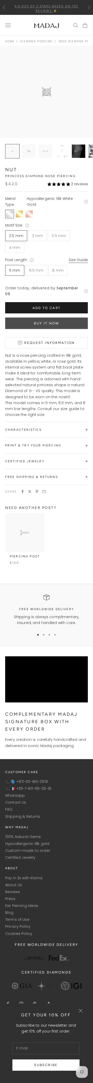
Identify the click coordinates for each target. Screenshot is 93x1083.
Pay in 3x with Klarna (23, 878)
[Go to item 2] (45, 151)
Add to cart (47, 308)
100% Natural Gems (23, 836)
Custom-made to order (27, 850)
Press (10, 898)
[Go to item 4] (78, 151)
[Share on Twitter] (30, 491)
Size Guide (78, 259)
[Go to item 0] (12, 151)
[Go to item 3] (62, 151)
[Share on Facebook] (22, 491)
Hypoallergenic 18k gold (27, 843)
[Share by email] (44, 491)
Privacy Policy (17, 926)
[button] (59, 184)
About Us (13, 884)
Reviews (12, 891)
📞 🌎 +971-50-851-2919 (26, 781)
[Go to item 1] (29, 151)
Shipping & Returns (22, 816)
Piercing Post (25, 556)
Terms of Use (17, 919)
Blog (9, 912)
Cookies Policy (18, 933)
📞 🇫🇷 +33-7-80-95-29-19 (28, 788)
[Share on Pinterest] (37, 491)
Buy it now (46, 323)
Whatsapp (15, 795)
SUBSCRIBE (46, 1065)
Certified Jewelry (20, 857)
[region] (46, 610)
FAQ (8, 809)
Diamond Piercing (36, 41)
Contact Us (15, 802)
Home (9, 41)
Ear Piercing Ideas (21, 905)
